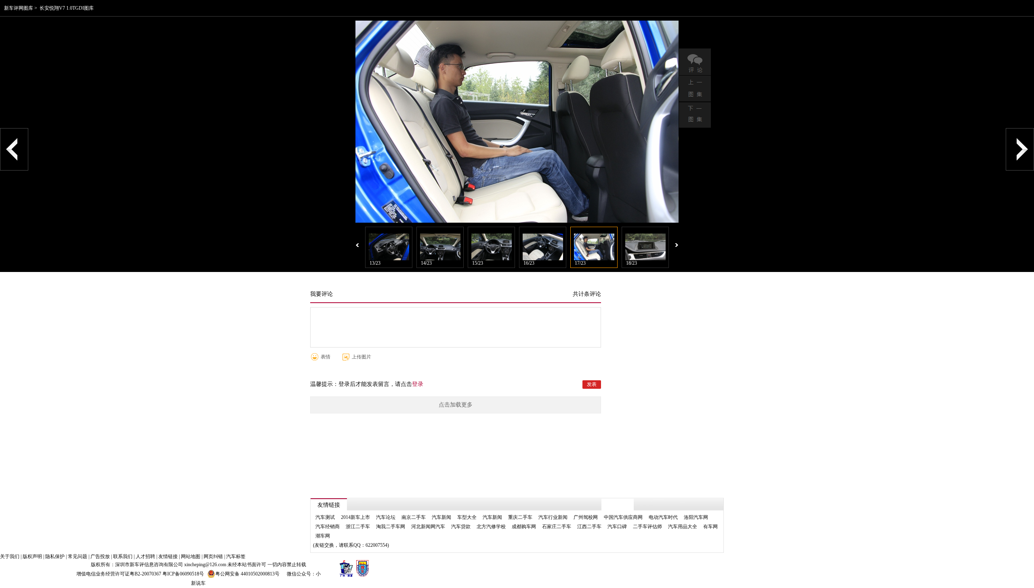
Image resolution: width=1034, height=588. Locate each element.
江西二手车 (589, 526)
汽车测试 (325, 517)
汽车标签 (236, 556)
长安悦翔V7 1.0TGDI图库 (67, 8)
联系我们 (122, 556)
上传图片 (361, 357)
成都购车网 (524, 526)
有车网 (710, 526)
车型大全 (467, 517)
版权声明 (32, 556)
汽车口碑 (617, 526)
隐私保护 (55, 556)
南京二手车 (413, 517)
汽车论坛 (385, 517)
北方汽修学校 (491, 526)
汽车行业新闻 (552, 517)
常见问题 (77, 556)
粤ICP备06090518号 (183, 574)
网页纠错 (213, 556)
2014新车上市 (355, 517)
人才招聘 (145, 556)
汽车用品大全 (682, 526)
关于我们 (9, 556)
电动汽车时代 (663, 517)
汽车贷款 (461, 526)
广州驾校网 (586, 517)
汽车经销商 (327, 526)
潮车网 (322, 536)
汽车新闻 (441, 517)
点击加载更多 (456, 405)
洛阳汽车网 (696, 517)
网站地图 (190, 556)
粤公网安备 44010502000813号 (247, 574)
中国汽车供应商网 (623, 517)
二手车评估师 (647, 526)
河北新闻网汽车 (428, 526)
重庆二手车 (520, 517)
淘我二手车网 (390, 526)
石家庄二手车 (556, 526)
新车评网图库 (18, 8)
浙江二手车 (358, 526)
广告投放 (100, 556)
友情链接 (168, 556)
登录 (417, 384)
